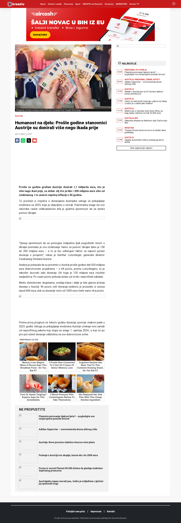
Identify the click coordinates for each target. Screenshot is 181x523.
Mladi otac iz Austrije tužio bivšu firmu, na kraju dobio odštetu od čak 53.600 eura (144, 112)
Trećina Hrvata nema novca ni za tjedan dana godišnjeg (145, 131)
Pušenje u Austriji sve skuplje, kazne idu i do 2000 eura (68, 455)
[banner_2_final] (62, 296)
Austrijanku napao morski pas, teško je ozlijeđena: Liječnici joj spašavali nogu (71, 482)
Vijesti (43, 4)
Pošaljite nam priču (75, 511)
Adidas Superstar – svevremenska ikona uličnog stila (68, 429)
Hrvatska (129, 128)
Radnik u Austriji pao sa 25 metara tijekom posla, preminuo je (144, 92)
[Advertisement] (62, 165)
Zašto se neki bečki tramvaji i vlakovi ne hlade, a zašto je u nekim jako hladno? (146, 102)
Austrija (19, 115)
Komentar (109, 4)
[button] (17, 140)
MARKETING (121, 4)
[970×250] (90, 40)
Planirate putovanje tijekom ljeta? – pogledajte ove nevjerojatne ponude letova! (67, 417)
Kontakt (111, 511)
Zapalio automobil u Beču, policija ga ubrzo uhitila (144, 141)
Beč (136, 118)
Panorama (68, 4)
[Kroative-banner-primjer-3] (62, 218)
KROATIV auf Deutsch (92, 4)
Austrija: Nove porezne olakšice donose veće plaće (67, 442)
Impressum (95, 511)
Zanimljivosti (153, 79)
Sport (77, 4)
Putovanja (141, 70)
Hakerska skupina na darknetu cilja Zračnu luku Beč (146, 121)
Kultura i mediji (55, 4)
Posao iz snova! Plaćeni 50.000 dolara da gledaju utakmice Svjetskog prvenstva (71, 469)
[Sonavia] (141, 46)
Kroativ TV (134, 4)
